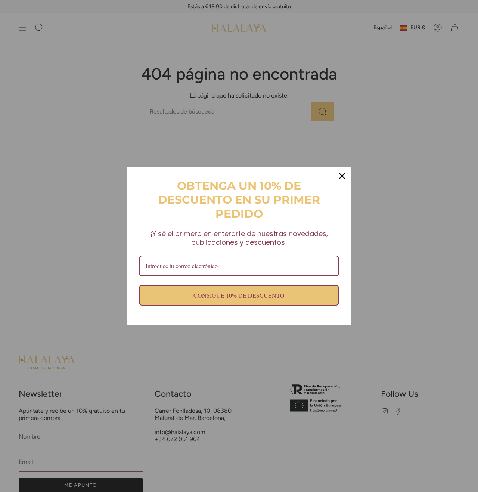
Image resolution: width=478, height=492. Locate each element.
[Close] (342, 176)
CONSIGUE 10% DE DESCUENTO (239, 295)
